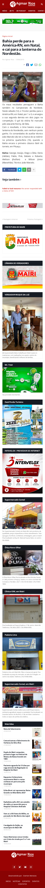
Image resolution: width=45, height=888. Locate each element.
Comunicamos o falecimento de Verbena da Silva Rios (17, 742)
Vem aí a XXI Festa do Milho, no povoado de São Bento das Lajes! (17, 815)
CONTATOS (22, 884)
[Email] (35, 65)
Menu (3, 4)
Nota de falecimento (12, 729)
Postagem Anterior (10, 219)
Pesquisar (42, 4)
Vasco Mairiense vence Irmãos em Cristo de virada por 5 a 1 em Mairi (17, 839)
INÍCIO (4, 11)
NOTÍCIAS (16, 881)
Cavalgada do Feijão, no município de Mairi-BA (13, 826)
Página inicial (7, 36)
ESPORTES (26, 881)
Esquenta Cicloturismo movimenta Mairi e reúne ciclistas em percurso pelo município (14, 780)
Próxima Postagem (34, 219)
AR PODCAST (21, 11)
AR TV (12, 11)
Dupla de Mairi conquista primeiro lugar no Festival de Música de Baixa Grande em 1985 (15, 755)
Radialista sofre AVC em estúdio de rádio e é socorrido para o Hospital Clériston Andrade (17, 804)
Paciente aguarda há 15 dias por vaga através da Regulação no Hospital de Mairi (17, 767)
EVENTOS (31, 11)
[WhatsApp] (40, 65)
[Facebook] (27, 65)
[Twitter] (31, 65)
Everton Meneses (30, 876)
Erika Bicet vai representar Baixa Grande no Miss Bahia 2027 (17, 791)
